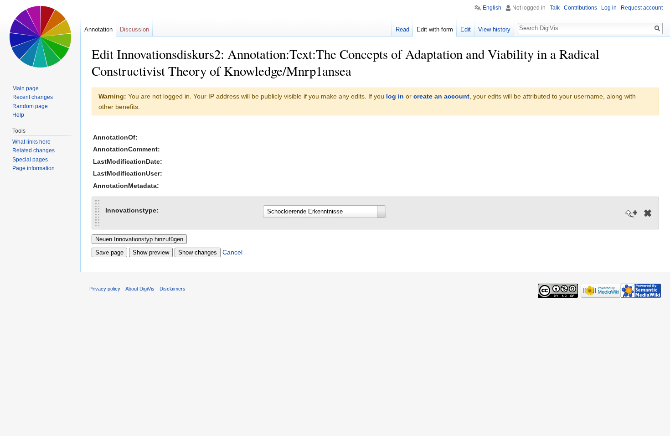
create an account (441, 96)
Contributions (580, 8)
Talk (555, 8)
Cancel (232, 252)
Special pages (30, 159)
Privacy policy (104, 288)
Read (402, 29)
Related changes (33, 150)
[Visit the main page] (40, 36)
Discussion (134, 29)
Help (18, 115)
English (492, 8)
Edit (465, 29)
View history (494, 29)
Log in (609, 8)
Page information (33, 168)
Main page (25, 88)
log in (395, 96)
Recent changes (32, 97)
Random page (30, 106)
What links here (31, 142)
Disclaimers (173, 288)
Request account (642, 8)
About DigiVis (140, 288)
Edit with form (435, 29)
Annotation (98, 29)
